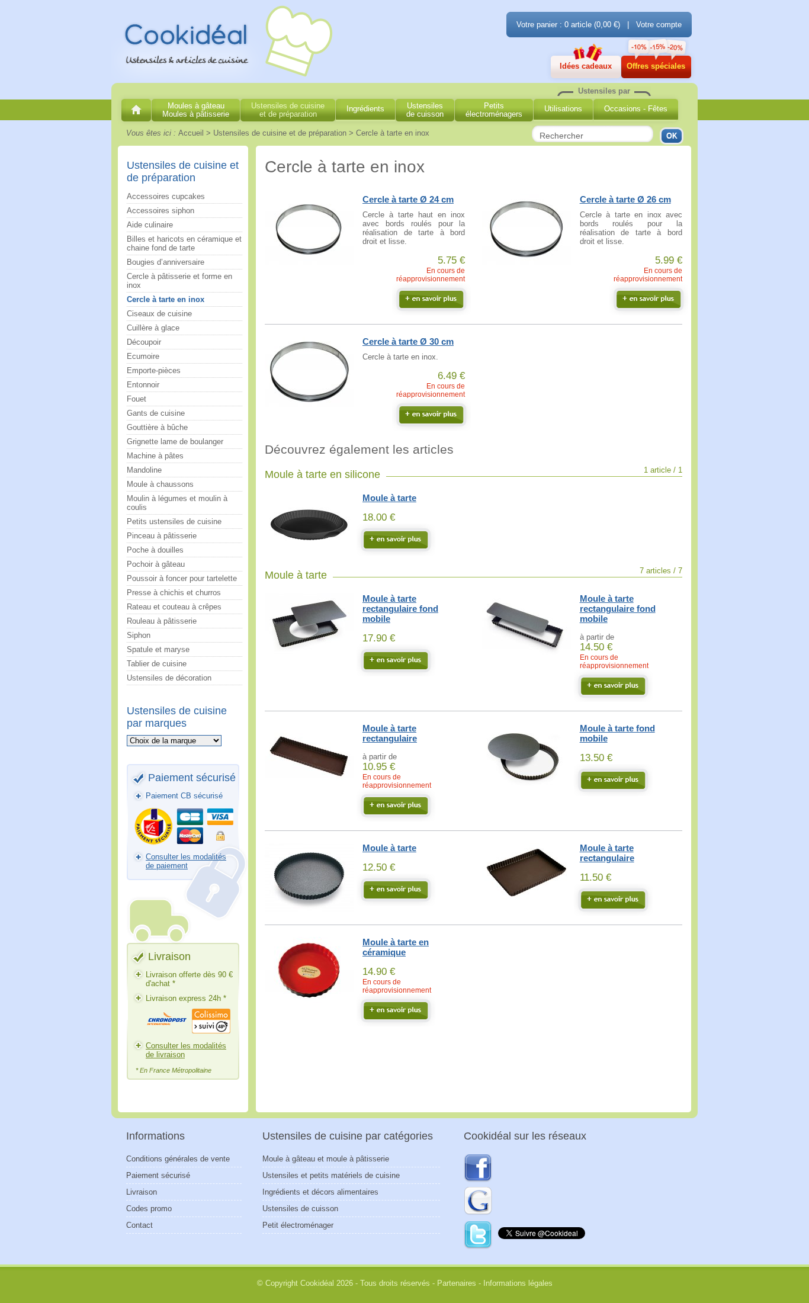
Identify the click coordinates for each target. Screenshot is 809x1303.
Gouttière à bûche (157, 427)
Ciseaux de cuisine (159, 313)
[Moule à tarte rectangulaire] (396, 805)
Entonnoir (143, 384)
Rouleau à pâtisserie (162, 621)
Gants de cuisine (156, 413)
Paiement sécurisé (158, 1175)
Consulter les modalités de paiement (186, 861)
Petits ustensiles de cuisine (174, 521)
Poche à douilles (155, 549)
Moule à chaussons (160, 484)
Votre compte (659, 24)
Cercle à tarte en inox (165, 299)
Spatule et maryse (158, 649)
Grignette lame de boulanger (175, 441)
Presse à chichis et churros (174, 592)
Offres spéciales (656, 66)
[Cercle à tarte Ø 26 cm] (648, 299)
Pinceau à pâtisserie (162, 535)
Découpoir (144, 342)
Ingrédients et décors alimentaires (320, 1192)
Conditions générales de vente (178, 1158)
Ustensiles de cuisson (300, 1208)
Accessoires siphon (160, 210)
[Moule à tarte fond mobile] (613, 780)
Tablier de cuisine (157, 663)
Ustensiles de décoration (169, 677)
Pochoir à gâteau (156, 564)
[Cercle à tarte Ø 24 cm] (431, 299)
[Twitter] (478, 1235)
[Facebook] (478, 1168)
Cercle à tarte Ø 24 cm (408, 199)
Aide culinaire (150, 224)
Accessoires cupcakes (166, 196)
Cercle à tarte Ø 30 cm (408, 341)
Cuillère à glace (153, 327)
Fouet (136, 398)
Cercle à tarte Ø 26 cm (625, 199)
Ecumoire (143, 356)
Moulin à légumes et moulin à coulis (177, 503)
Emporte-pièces (154, 370)
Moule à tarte (389, 498)
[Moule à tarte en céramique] (396, 1010)
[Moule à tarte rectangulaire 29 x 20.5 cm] (613, 900)
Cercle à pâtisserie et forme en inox (179, 281)
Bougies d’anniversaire (165, 262)
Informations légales (518, 1283)
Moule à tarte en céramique (395, 947)
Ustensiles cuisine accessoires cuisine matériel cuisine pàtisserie (223, 42)
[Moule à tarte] (396, 890)
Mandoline (144, 470)
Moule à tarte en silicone (322, 474)
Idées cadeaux (586, 66)
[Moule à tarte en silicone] (396, 540)
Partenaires (456, 1283)
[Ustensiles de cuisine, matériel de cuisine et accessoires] (136, 110)
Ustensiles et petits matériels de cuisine (331, 1175)
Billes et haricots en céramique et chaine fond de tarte (184, 243)
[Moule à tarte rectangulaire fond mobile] (396, 660)
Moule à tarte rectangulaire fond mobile (400, 608)
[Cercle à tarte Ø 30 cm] (431, 415)
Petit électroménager (297, 1225)
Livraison (141, 1192)
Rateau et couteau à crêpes (174, 606)
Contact (139, 1225)
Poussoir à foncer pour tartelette (182, 578)
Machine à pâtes (155, 455)
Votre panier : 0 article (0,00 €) (568, 24)
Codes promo (149, 1208)
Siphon (138, 635)
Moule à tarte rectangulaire (389, 733)
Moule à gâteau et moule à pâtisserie (325, 1158)
